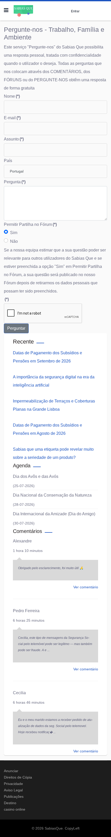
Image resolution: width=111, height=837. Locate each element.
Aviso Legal (13, 790)
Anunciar (11, 771)
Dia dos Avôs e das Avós (35, 476)
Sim (13, 232)
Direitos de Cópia (18, 777)
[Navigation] (6, 10)
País (8, 160)
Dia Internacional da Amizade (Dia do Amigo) (54, 514)
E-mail (12, 118)
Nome (12, 96)
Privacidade (13, 784)
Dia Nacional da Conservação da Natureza (52, 495)
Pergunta (15, 182)
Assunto (14, 139)
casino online (14, 809)
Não (14, 241)
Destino (10, 803)
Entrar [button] (75, 11)
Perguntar (16, 328)
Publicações (13, 796)
